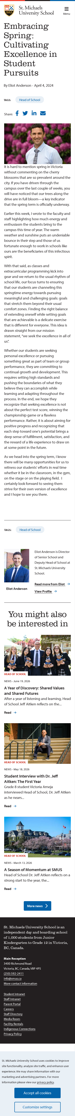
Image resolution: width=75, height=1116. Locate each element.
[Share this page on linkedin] (34, 113)
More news (35, 906)
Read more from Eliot (50, 584)
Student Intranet (14, 994)
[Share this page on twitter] (25, 113)
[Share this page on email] (43, 113)
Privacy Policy (13, 1034)
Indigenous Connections (19, 1029)
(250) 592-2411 (14, 973)
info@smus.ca (12, 978)
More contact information (20, 983)
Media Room (12, 1019)
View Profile (43, 591)
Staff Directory (13, 1014)
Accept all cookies (37, 1092)
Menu (66, 14)
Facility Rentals (13, 1024)
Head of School (29, 100)
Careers (9, 1009)
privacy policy (45, 1082)
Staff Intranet (12, 999)
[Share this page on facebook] (17, 113)
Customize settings (37, 1107)
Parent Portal (12, 1004)
